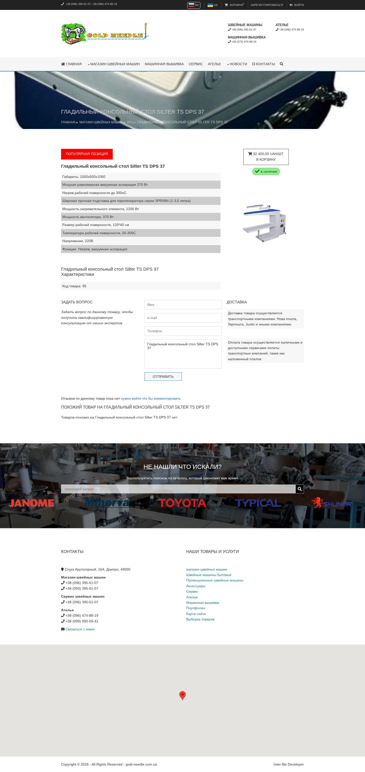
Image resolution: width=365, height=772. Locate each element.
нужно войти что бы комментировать (151, 398)
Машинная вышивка (164, 64)
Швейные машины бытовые (208, 575)
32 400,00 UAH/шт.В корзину (268, 156)
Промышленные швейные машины (214, 580)
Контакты (265, 64)
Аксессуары (195, 586)
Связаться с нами (80, 629)
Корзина (236, 4)
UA (215, 4)
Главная (73, 64)
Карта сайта (196, 614)
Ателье (214, 64)
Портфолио (195, 608)
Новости (238, 64)
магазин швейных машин (115, 64)
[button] (182, 695)
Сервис (196, 64)
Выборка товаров (200, 619)
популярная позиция (87, 154)
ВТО (130, 122)
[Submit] (300, 489)
